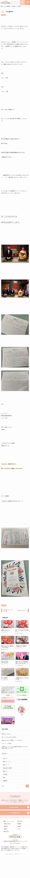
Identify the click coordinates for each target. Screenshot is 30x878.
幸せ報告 (3, 14)
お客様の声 (6, 826)
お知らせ (5, 758)
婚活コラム (5, 771)
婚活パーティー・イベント (9, 821)
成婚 (4, 777)
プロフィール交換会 (6, 743)
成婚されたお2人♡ (6, 734)
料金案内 (19, 826)
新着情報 (5, 781)
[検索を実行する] (27, 786)
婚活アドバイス (6, 761)
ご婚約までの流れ (7, 823)
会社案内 (5, 829)
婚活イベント (6, 765)
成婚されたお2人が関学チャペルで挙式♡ (12, 740)
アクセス (19, 829)
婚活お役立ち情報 (7, 768)
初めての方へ (20, 821)
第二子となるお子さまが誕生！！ (10, 737)
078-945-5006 (14, 807)
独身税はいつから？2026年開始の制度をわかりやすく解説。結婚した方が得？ (15, 747)
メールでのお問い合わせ (13, 813)
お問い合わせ (6, 831)
